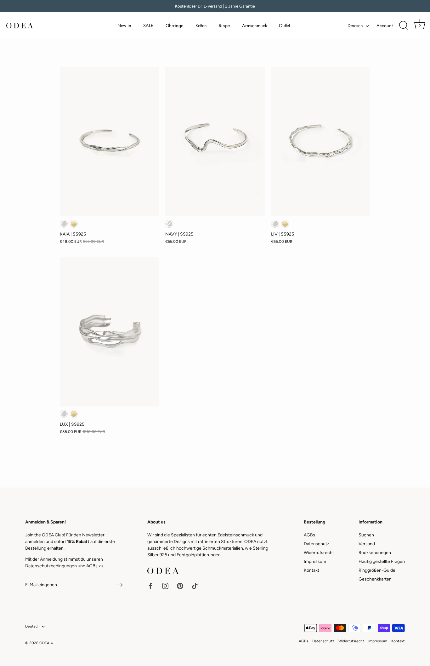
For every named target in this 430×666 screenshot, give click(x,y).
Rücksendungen (375, 552)
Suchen (366, 535)
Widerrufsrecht (319, 552)
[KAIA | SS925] (109, 141)
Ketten (201, 25)
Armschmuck (254, 25)
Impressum (315, 561)
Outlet (284, 25)
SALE (148, 25)
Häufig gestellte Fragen (382, 561)
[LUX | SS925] (109, 331)
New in (124, 25)
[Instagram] (165, 585)
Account (384, 25)
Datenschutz (316, 543)
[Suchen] (403, 25)
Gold (73, 223)
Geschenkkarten (375, 579)
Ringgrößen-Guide (377, 570)
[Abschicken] (119, 585)
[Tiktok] (195, 585)
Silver (63, 223)
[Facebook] (150, 585)
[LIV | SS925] (320, 141)
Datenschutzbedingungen (51, 566)
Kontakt (311, 570)
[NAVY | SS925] (214, 141)
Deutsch (355, 25)
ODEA (44, 643)
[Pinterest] (180, 585)
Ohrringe (174, 25)
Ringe (224, 25)
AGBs (92, 566)
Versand (367, 543)
